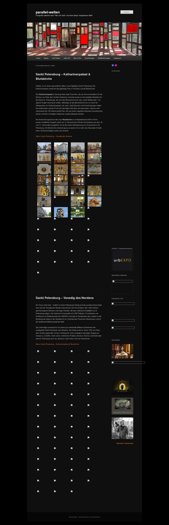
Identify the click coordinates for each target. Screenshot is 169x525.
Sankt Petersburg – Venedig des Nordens (65, 298)
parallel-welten (48, 12)
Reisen (46, 58)
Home (38, 58)
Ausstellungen (89, 58)
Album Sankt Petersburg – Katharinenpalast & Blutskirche (57, 344)
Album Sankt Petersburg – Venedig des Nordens (54, 136)
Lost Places (56, 58)
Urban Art (67, 58)
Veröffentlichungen (104, 58)
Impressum (117, 58)
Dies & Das (77, 58)
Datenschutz (129, 443)
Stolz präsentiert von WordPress (89, 517)
